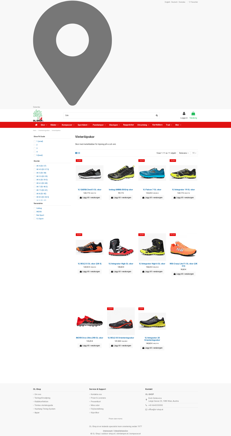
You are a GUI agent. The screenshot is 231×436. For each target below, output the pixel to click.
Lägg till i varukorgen (91, 197)
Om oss (38, 394)
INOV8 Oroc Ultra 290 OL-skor (89, 338)
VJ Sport (39, 219)
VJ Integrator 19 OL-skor (183, 189)
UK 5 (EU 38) (41, 173)
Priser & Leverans (98, 398)
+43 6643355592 (155, 405)
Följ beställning (97, 409)
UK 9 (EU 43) (41, 200)
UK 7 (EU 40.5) (42, 187)
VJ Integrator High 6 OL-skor (152, 264)
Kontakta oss (96, 394)
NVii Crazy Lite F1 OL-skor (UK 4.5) (183, 265)
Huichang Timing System (45, 409)
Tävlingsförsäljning (42, 398)
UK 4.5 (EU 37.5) (42, 169)
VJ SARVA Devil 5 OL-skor (89, 189)
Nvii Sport (40, 215)
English (167, 2)
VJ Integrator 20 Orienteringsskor (152, 339)
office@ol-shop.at (155, 409)
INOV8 (39, 212)
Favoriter (194, 2)
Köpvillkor (95, 412)
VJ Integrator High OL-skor (121, 264)
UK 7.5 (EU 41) (42, 190)
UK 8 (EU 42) (41, 194)
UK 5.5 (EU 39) (42, 176)
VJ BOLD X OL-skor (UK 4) (89, 264)
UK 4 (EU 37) (41, 166)
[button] (178, 125)
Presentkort (96, 401)
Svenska (182, 2)
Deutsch (174, 2)
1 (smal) (39, 141)
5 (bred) (39, 155)
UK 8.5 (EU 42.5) (42, 197)
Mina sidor (95, 405)
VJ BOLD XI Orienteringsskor (121, 338)
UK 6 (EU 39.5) (42, 180)
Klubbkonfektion (41, 401)
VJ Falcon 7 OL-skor (152, 189)
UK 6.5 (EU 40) (42, 183)
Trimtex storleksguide (44, 405)
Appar (37, 412)
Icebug (39, 208)
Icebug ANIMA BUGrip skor (121, 189)
